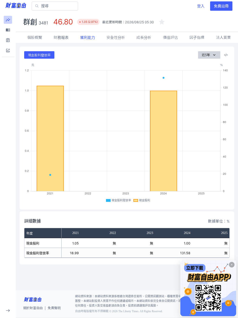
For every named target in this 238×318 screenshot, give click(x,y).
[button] (8, 20)
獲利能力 (87, 37)
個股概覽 (34, 37)
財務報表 (61, 37)
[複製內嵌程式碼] (226, 55)
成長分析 (143, 37)
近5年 (206, 55)
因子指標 (196, 37)
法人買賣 (223, 37)
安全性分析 (115, 37)
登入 (201, 6)
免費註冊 (221, 6)
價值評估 (170, 37)
